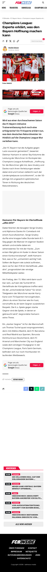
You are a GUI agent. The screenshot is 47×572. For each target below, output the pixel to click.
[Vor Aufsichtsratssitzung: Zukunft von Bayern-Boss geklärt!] (23, 505)
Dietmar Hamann (18, 379)
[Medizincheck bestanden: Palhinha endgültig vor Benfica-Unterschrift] (23, 514)
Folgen (35, 111)
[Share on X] (10, 41)
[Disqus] (23, 426)
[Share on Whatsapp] (14, 41)
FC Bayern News (15, 18)
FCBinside (5, 18)
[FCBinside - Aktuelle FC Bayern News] (23, 2)
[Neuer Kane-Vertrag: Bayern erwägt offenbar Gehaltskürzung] (23, 486)
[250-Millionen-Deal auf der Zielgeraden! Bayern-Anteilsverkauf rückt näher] (23, 477)
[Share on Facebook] (6, 41)
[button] (4, 2)
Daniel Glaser (13, 48)
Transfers (15, 493)
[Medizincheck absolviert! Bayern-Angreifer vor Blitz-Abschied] (23, 495)
